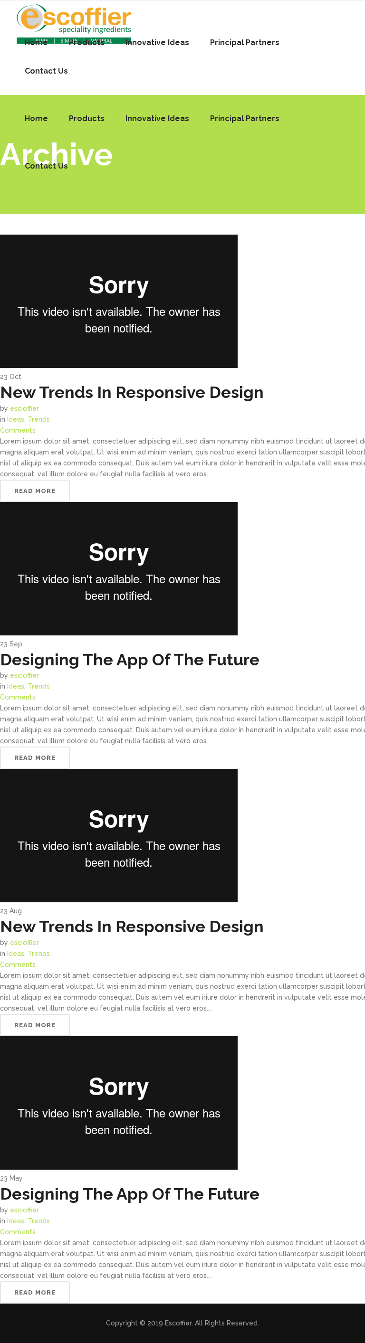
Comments (18, 430)
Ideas (15, 419)
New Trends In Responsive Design (132, 392)
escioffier (24, 408)
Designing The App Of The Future (129, 659)
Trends (39, 419)
